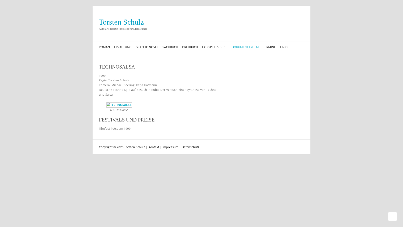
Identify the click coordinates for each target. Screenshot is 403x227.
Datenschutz (190, 147)
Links (284, 47)
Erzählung (122, 47)
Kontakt (153, 147)
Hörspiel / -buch (215, 47)
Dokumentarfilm (245, 47)
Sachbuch (170, 47)
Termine (269, 47)
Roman (104, 47)
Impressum (170, 147)
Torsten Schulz (121, 22)
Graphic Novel (147, 47)
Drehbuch (190, 47)
